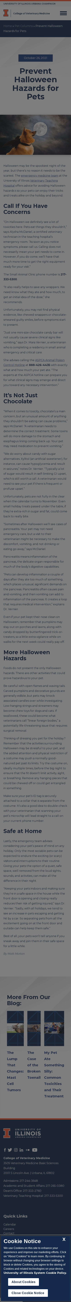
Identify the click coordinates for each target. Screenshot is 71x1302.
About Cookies (24, 1282)
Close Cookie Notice (28, 1293)
